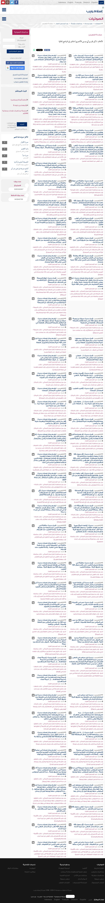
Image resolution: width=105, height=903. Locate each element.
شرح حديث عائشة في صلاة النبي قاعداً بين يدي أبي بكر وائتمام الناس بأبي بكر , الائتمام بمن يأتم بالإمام (87, 183)
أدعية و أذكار (82, 879)
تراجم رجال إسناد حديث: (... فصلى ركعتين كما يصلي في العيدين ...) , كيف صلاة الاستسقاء (51, 358)
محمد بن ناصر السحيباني (22, 151)
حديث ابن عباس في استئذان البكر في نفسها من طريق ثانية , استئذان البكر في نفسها (87, 697)
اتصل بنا (39, 896)
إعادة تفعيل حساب (21, 82)
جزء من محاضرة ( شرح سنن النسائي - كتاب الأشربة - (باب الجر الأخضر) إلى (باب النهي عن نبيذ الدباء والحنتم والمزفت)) (86, 816)
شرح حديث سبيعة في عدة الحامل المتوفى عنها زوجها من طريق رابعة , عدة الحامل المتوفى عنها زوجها (87, 770)
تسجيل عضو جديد (21, 78)
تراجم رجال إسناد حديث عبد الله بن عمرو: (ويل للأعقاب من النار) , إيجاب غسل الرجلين (50, 77)
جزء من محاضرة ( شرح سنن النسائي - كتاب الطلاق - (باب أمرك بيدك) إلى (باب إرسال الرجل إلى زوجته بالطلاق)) (86, 744)
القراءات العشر (64, 883)
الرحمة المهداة (64, 868)
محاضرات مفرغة (97, 875)
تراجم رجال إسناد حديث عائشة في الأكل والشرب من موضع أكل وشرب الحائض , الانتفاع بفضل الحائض (51, 132)
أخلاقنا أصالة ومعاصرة (19, 100)
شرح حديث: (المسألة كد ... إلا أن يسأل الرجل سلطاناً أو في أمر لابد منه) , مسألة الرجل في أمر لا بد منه (87, 508)
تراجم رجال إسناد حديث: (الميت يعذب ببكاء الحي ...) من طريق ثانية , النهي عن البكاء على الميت (51, 375)
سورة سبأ (25, 156)
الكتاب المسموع (98, 883)
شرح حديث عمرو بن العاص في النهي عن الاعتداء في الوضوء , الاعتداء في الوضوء (87, 95)
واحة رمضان (65, 872)
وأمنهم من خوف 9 (20, 105)
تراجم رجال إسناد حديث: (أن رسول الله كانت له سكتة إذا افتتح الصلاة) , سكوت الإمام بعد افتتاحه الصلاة (50, 203)
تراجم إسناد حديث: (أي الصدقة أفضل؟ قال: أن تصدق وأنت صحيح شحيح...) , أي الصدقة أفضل (52, 493)
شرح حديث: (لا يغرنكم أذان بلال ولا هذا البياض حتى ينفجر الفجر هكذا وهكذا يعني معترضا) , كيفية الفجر (86, 436)
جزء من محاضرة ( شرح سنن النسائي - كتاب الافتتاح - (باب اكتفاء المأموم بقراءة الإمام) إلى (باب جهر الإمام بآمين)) (86, 232)
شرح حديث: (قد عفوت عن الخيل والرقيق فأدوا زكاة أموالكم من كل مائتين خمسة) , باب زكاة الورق (87, 475)
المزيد (22, 124)
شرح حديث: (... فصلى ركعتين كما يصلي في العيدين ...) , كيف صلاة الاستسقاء (89, 358)
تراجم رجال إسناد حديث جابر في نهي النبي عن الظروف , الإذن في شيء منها (51, 844)
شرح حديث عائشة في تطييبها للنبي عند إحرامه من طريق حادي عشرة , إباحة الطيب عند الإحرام (51, 527)
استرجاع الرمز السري (20, 75)
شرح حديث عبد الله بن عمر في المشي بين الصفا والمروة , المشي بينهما (87, 622)
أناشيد (84, 868)
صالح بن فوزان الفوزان (22, 164)
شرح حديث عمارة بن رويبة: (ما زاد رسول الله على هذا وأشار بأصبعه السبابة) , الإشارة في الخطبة (87, 321)
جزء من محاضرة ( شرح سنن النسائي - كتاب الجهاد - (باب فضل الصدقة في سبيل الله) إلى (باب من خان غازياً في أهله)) (49, 669)
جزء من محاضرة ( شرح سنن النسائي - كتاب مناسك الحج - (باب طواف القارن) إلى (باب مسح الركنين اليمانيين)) (86, 614)
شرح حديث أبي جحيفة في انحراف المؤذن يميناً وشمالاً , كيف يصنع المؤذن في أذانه (50, 148)
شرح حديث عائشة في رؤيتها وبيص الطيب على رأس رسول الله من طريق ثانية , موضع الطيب (87, 565)
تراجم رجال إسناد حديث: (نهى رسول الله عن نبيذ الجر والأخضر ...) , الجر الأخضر (50, 809)
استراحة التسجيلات (80, 883)
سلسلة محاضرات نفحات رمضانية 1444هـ (15, 112)
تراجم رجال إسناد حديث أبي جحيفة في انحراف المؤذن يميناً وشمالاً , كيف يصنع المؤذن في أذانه (50, 165)
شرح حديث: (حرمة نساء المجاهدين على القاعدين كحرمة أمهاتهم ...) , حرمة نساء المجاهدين (51, 660)
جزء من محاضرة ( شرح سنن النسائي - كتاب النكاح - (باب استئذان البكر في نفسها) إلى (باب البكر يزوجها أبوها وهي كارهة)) (86, 706)
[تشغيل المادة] (70, 55)
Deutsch (86, 2)
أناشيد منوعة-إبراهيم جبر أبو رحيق (19, 170)
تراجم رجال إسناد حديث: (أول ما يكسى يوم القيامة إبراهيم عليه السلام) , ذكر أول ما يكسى (50, 421)
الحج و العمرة (65, 875)
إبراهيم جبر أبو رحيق (22, 173)
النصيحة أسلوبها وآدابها (21, 162)
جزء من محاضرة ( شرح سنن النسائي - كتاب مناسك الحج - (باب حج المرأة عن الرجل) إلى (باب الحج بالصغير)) (86, 539)
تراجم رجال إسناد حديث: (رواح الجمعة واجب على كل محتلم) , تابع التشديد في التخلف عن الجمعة (51, 300)
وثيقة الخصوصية (59, 896)
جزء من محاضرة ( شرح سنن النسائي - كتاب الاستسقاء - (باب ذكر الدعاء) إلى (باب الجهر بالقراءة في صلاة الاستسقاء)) (87, 367)
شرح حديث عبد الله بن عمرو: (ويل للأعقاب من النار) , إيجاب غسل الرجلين (89, 77)
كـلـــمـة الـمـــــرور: (21, 45)
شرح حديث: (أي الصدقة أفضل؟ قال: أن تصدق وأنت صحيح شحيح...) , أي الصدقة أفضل (89, 493)
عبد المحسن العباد (91, 62)
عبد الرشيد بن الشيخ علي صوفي (20, 144)
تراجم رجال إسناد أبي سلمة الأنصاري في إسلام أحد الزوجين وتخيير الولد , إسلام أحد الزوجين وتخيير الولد (50, 752)
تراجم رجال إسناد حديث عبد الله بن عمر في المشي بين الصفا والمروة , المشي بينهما (51, 622)
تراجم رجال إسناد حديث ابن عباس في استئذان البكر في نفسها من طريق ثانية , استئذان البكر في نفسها (50, 697)
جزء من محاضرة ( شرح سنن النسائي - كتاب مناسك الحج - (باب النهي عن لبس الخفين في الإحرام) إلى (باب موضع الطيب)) (49, 537)
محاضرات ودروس (97, 872)
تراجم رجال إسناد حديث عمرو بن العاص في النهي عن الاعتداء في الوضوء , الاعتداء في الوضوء (51, 95)
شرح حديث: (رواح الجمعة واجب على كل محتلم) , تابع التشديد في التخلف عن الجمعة (51, 280)
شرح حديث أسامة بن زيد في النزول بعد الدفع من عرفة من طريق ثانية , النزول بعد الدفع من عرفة (87, 640)
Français (78, 2)
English (70, 2)
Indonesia (62, 2)
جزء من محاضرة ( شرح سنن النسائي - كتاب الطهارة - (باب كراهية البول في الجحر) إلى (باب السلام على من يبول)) (86, 67)
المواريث (32, 868)
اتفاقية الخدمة (48, 896)
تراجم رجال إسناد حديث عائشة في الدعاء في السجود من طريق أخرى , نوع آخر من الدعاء (51, 240)
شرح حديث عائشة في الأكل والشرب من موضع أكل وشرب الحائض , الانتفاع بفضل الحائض (87, 132)
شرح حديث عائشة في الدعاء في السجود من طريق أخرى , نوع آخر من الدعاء (88, 240)
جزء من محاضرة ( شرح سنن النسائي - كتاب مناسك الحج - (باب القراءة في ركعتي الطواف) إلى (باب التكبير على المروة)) (86, 631)
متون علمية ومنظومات (78, 872)
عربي (101, 2)
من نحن (33, 896)
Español (94, 2)
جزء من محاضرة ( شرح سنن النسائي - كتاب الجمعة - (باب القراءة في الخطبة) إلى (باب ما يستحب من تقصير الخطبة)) (86, 330)
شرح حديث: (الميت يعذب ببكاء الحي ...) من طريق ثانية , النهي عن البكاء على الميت (88, 375)
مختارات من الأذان (80, 875)
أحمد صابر (25, 158)
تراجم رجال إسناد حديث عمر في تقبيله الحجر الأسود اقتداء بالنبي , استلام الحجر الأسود (52, 604)
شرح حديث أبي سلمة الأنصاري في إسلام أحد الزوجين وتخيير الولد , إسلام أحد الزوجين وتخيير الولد (88, 752)
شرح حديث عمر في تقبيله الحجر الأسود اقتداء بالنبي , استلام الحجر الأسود (87, 604)
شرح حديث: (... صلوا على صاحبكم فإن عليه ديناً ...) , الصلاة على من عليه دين (87, 404)
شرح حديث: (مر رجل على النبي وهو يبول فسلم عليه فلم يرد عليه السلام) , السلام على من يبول (88, 57)
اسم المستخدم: (21, 39)
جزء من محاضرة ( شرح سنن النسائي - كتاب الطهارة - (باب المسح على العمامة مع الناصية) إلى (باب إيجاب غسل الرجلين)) (86, 86)
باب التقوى (24, 149)
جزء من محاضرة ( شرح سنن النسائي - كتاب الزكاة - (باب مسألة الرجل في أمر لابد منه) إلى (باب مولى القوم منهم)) (86, 517)
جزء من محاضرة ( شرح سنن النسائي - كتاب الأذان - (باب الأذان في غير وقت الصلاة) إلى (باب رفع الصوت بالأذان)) (50, 157)
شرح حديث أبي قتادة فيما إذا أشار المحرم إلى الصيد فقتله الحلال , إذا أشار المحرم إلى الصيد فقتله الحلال (87, 585)
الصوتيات (96, 19)
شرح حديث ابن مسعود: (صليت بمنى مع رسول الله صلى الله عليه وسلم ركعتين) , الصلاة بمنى (89, 340)
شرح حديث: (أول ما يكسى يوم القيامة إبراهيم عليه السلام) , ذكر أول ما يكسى (87, 421)
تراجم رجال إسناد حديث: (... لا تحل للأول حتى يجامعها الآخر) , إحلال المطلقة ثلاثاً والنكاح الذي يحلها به (50, 734)
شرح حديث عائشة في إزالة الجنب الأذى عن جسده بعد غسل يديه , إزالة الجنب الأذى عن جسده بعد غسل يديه (86, 110)
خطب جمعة (99, 879)
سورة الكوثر (24, 142)
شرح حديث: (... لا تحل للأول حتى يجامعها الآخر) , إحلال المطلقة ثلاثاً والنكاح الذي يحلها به (87, 734)
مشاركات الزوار (12, 868)
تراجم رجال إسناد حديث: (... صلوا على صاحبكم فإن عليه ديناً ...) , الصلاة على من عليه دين (50, 404)
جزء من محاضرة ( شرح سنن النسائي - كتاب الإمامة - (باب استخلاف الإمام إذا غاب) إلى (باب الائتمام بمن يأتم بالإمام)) (86, 192)
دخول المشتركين (15, 51)
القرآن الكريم (99, 868)
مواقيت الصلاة (30, 872)
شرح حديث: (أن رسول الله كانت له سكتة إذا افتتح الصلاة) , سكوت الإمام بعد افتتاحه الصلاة (87, 203)
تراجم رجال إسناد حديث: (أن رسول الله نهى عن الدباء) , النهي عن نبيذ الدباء (50, 827)
